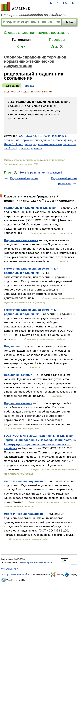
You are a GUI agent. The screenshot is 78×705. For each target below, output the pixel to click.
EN (50, 3)
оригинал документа (30, 148)
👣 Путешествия (9, 569)
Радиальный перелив (24, 178)
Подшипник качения (18, 374)
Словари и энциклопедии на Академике (34, 15)
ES (65, 3)
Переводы (57, 39)
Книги (21, 46)
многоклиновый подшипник (23, 481)
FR (72, 3)
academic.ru (15, 6)
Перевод (28, 85)
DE (57, 3)
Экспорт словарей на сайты (15, 574)
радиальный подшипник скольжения (30, 207)
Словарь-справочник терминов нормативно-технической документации (39, 32)
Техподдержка (26, 562)
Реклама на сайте (43, 562)
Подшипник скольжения (21, 240)
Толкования (21, 39)
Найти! (69, 22)
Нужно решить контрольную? (41, 172)
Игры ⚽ (57, 46)
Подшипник (12, 346)
